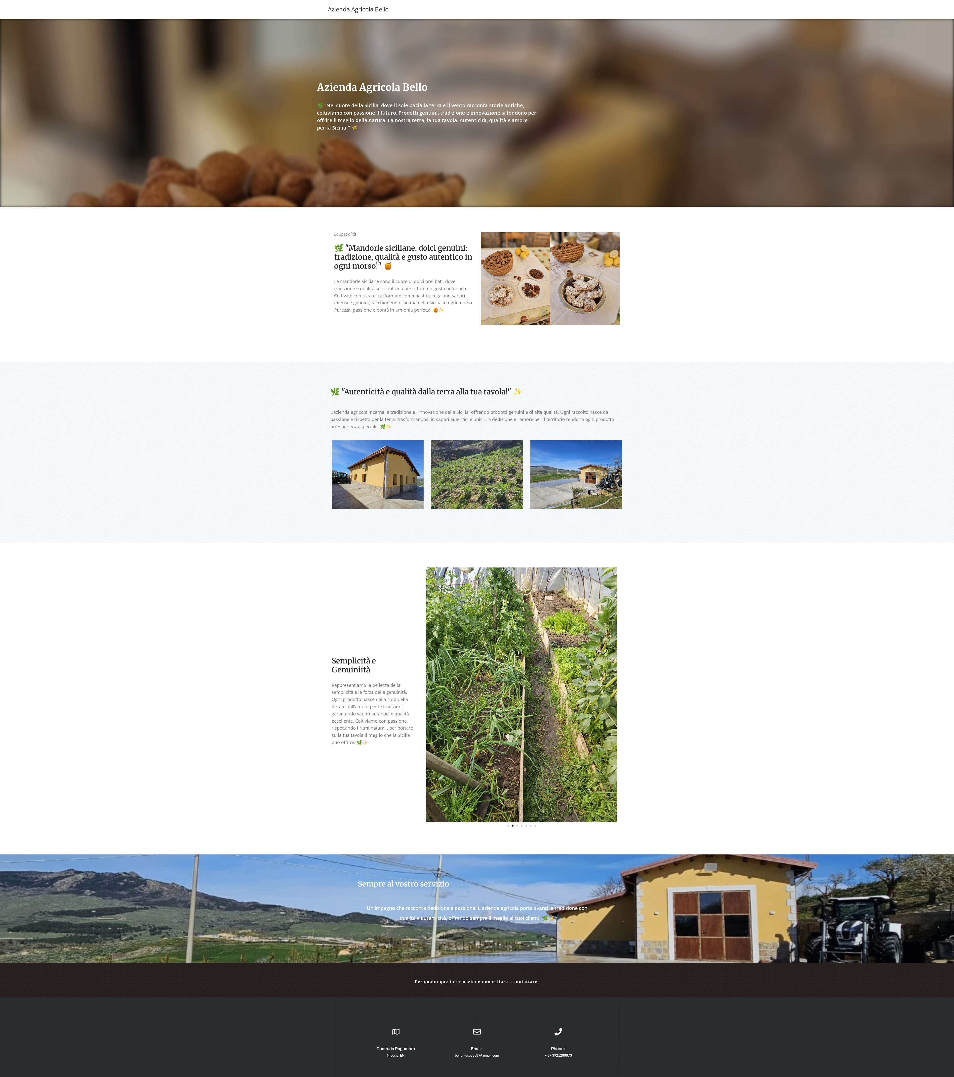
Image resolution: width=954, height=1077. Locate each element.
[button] (427, 695)
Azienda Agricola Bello (358, 9)
